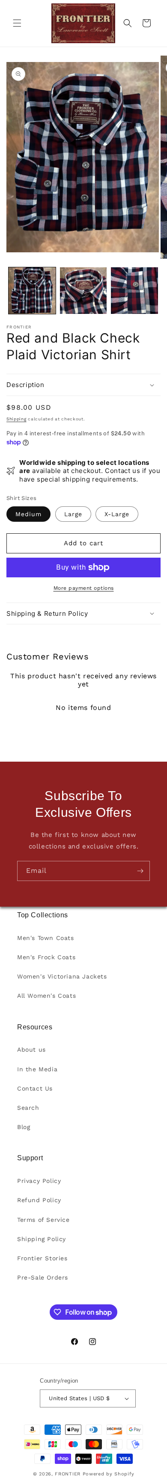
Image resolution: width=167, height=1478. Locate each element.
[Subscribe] (140, 871)
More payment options (84, 588)
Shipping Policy (41, 1239)
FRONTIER (68, 1474)
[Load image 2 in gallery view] (83, 290)
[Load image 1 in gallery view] (32, 290)
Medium (28, 514)
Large (73, 514)
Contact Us (35, 1088)
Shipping (16, 419)
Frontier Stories (42, 1258)
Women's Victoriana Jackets (62, 976)
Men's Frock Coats (46, 957)
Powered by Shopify (108, 1474)
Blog (23, 1126)
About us (31, 1049)
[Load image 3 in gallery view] (134, 290)
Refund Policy (39, 1200)
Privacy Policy (39, 1180)
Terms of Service (43, 1219)
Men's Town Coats (45, 937)
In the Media (37, 1069)
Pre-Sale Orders (42, 1277)
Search (28, 1107)
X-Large (116, 514)
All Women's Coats (46, 995)
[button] (17, 23)
